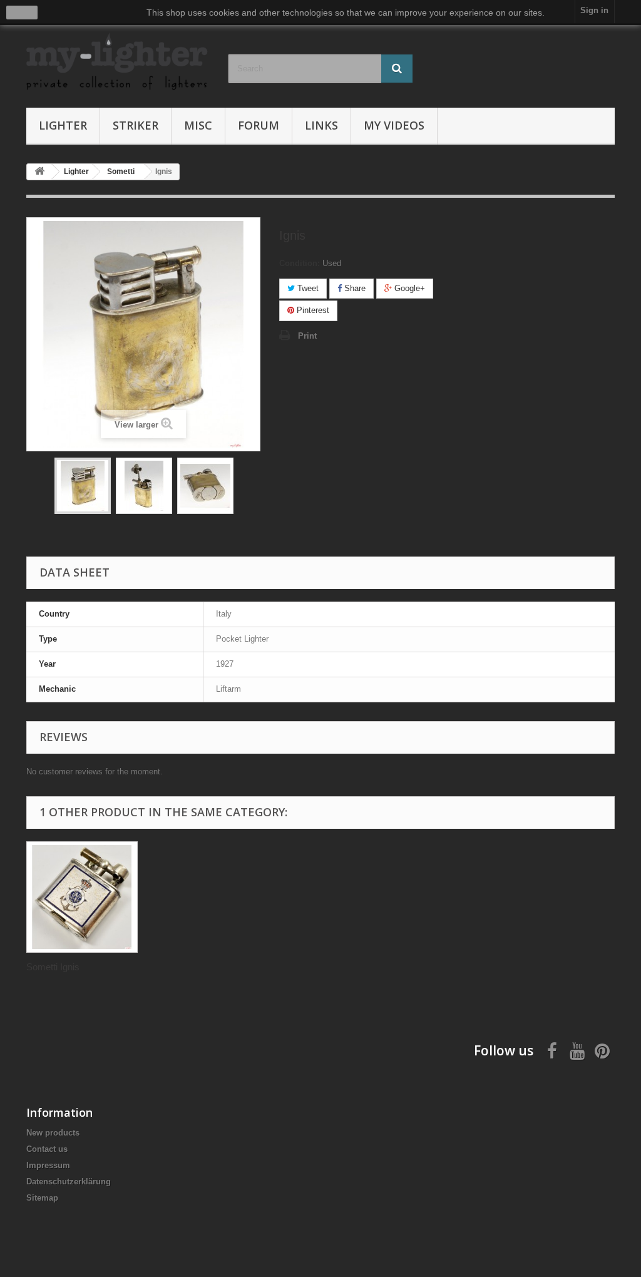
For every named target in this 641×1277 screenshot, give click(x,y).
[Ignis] (82, 485)
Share (354, 288)
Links (321, 125)
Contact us (47, 1149)
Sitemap (42, 1198)
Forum (258, 125)
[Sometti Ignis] (82, 897)
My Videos (394, 125)
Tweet (307, 288)
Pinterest (311, 310)
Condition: (299, 263)
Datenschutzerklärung (68, 1181)
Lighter (63, 125)
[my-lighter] (118, 62)
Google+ (408, 288)
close (22, 13)
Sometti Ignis (52, 967)
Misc (198, 125)
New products (52, 1132)
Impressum (48, 1165)
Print (307, 336)
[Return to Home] (39, 172)
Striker (135, 125)
